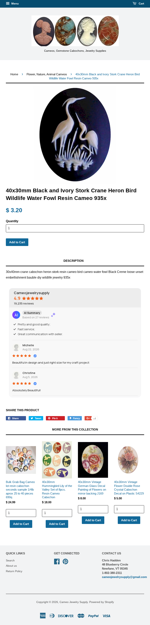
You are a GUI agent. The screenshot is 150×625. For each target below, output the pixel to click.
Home (14, 74)
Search (10, 560)
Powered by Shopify (101, 602)
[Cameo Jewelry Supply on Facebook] (57, 561)
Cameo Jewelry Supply (74, 602)
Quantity (12, 221)
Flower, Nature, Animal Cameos (47, 74)
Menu (15, 3)
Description (73, 260)
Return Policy (14, 571)
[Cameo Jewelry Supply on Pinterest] (65, 561)
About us (11, 565)
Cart (141, 3)
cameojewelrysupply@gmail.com (124, 577)
